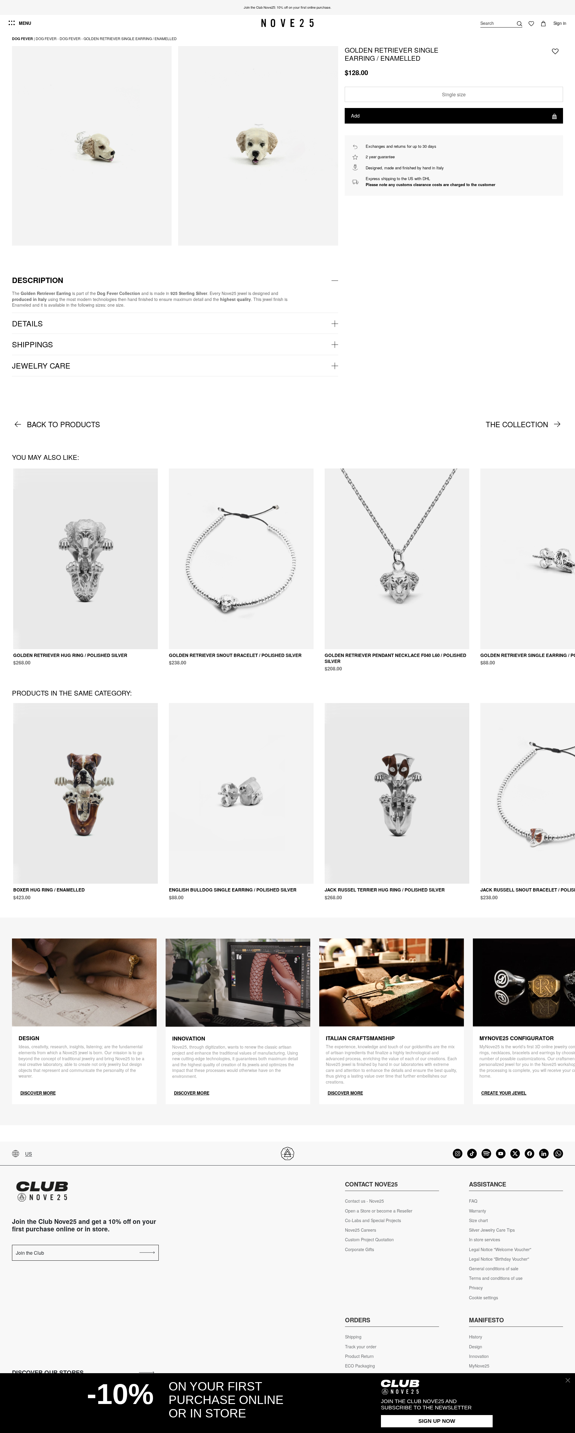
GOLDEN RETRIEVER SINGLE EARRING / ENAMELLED (130, 38)
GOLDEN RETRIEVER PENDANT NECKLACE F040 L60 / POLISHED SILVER (395, 658)
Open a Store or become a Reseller (378, 1211)
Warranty (477, 1211)
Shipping (353, 1337)
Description (37, 280)
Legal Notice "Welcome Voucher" (500, 1249)
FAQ (473, 1201)
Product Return (359, 1356)
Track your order (360, 1347)
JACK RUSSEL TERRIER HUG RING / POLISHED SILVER (385, 890)
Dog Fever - (47, 38)
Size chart (478, 1220)
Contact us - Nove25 (364, 1201)
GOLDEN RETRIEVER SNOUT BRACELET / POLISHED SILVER (235, 655)
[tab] (175, 280)
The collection (517, 424)
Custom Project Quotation (369, 1239)
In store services (484, 1239)
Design (475, 1347)
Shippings (32, 344)
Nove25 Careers (360, 1230)
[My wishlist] (531, 23)
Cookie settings (483, 1297)
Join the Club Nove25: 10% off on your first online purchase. (287, 7)
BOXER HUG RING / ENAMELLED (49, 890)
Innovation (479, 1356)
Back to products (63, 424)
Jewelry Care (41, 365)
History (475, 1337)
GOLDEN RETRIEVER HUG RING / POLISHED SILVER (70, 655)
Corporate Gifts (359, 1249)
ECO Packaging (360, 1366)
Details (27, 323)
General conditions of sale (493, 1268)
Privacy (476, 1288)
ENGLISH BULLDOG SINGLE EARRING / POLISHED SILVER (232, 890)
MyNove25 (479, 1366)
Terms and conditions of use (496, 1278)
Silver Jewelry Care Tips (492, 1230)
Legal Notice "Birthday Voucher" (499, 1259)
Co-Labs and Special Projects (373, 1220)
